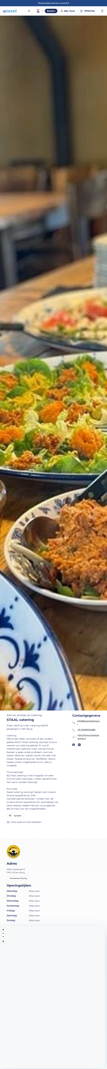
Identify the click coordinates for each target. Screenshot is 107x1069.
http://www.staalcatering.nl (88, 737)
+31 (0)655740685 (86, 730)
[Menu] (102, 11)
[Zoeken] (29, 11)
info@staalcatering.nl (88, 723)
